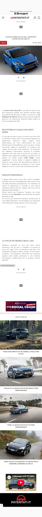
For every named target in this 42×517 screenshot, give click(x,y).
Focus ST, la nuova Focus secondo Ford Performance (21, 389)
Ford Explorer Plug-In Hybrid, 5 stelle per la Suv (21, 353)
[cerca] (39, 18)
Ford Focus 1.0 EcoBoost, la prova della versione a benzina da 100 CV (21, 463)
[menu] (3, 18)
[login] (34, 18)
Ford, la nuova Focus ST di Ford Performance (21, 426)
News (3, 43)
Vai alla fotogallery (7, 265)
